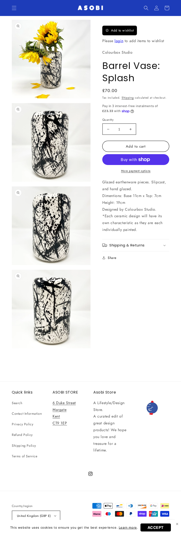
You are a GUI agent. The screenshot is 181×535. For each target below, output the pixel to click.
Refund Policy (22, 434)
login (119, 41)
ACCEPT (156, 527)
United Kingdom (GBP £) (34, 516)
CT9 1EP (60, 423)
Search (17, 403)
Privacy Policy (22, 424)
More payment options (136, 171)
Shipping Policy (24, 445)
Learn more (128, 527)
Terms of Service (24, 456)
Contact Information (27, 413)
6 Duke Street (64, 403)
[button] (14, 8)
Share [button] (112, 257)
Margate (59, 409)
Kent (56, 416)
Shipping (128, 98)
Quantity (108, 119)
